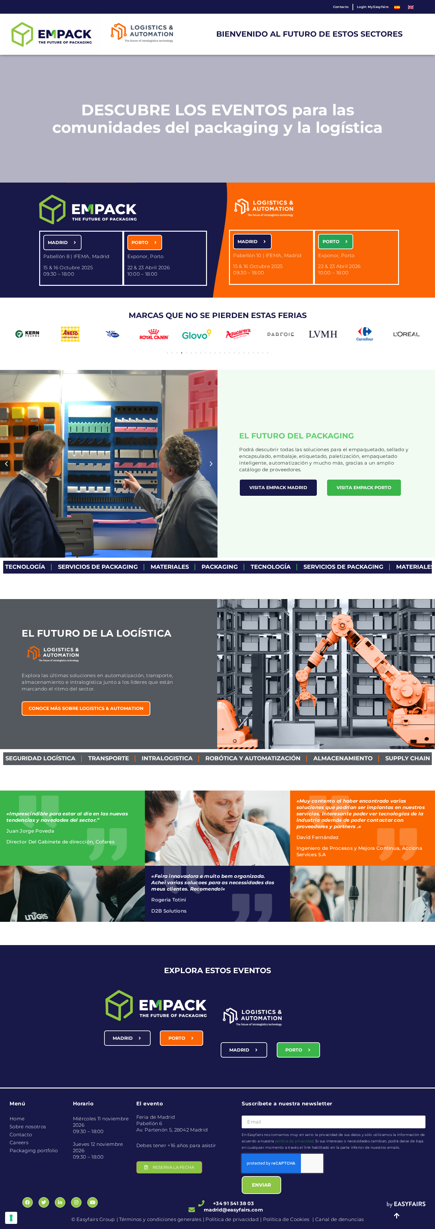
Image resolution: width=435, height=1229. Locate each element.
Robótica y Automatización (187, 758)
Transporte (43, 758)
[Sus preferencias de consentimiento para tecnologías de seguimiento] (11, 1218)
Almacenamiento (277, 758)
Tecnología (218, 566)
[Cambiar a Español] (397, 7)
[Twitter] (44, 1202)
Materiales (117, 566)
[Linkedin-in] (60, 1202)
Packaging (167, 566)
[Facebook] (27, 1202)
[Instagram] (76, 1202)
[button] (19, 336)
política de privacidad (294, 1141)
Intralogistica (101, 758)
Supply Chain (342, 758)
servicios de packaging (45, 566)
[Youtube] (92, 1202)
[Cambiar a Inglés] (411, 7)
